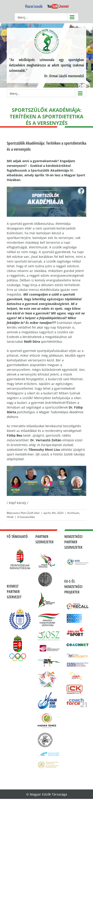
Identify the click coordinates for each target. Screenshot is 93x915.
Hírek (10, 517)
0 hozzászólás (26, 517)
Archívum (73, 513)
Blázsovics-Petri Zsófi (20, 513)
